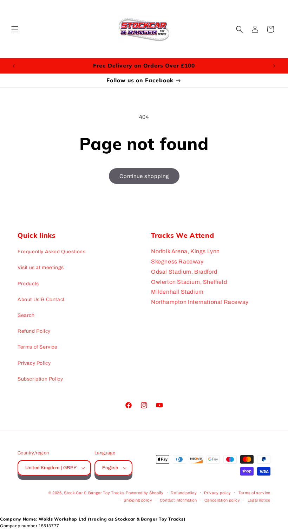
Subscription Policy (40, 379)
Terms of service (254, 493)
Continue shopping (144, 176)
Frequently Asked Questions (52, 251)
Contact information (178, 500)
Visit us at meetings (41, 267)
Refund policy (184, 493)
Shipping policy (138, 500)
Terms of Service (38, 347)
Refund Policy (34, 331)
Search (26, 315)
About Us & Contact (41, 299)
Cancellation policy (222, 500)
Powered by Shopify (145, 493)
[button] (14, 29)
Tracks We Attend (182, 235)
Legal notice (259, 500)
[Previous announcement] (13, 66)
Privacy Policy (34, 363)
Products (28, 283)
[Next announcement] (274, 66)
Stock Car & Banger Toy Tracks (94, 493)
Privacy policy (217, 493)
